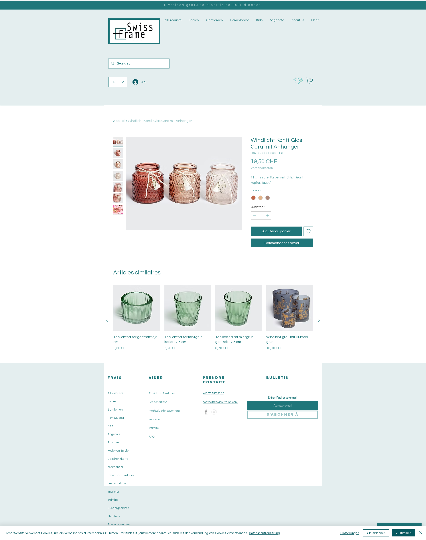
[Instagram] (214, 412)
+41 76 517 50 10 (213, 393)
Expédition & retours (120, 475)
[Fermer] (420, 532)
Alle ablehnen (376, 533)
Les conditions (117, 483)
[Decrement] (254, 215)
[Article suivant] (319, 320)
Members (114, 516)
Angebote (114, 434)
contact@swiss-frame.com (220, 402)
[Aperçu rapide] (136, 308)
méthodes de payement (164, 410)
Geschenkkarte (118, 458)
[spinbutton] (261, 215)
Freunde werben (119, 524)
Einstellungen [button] (349, 533)
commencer (115, 467)
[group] (213, 320)
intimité (113, 499)
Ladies (112, 401)
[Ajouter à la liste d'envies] (308, 231)
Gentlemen (115, 409)
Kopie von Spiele (118, 450)
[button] (193, 20)
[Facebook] (206, 412)
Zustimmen (404, 533)
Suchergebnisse (118, 508)
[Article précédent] (107, 320)
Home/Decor (116, 417)
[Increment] (267, 215)
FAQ (151, 436)
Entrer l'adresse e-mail (282, 397)
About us (113, 442)
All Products (115, 393)
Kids (110, 426)
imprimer (113, 491)
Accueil (119, 121)
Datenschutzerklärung (264, 533)
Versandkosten (262, 168)
